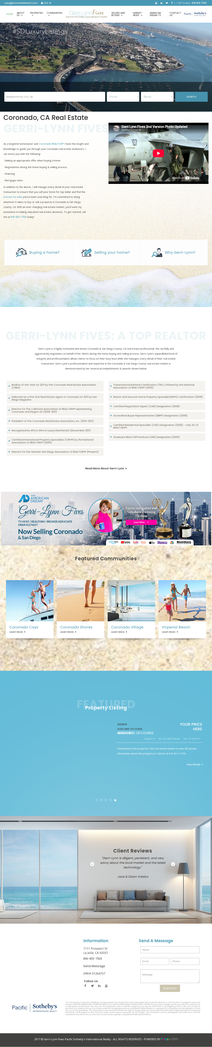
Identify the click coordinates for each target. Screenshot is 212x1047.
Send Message (94, 966)
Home (9, 14)
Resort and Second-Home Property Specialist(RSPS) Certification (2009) (158, 397)
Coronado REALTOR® (51, 144)
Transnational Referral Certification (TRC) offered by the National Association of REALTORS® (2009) (153, 386)
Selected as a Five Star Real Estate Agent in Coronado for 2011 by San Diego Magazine (54, 398)
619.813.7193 (199, 3)
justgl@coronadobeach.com (21, 3)
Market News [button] (137, 14)
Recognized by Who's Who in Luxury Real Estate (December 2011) (51, 430)
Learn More (16, 632)
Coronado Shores (76, 627)
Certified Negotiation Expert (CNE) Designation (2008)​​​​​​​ (146, 406)
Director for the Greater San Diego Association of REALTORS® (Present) (55, 451)
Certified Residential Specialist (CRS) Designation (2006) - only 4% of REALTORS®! (155, 426)
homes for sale (12, 197)
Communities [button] (54, 13)
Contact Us (175, 14)
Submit (169, 988)
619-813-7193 (18, 217)
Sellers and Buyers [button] (118, 14)
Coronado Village (127, 627)
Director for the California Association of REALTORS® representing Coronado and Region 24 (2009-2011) (52, 410)
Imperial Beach (176, 627)
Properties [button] (36, 13)
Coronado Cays (23, 627)
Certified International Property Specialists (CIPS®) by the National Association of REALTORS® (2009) (52, 441)
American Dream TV (155, 14)
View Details (193, 764)
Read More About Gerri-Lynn (104, 468)
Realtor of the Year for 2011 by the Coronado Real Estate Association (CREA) (54, 386)
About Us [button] (21, 14)
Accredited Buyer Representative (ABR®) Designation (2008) (150, 415)
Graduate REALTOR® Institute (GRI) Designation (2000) (146, 437)
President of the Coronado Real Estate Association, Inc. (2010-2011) (53, 421)
